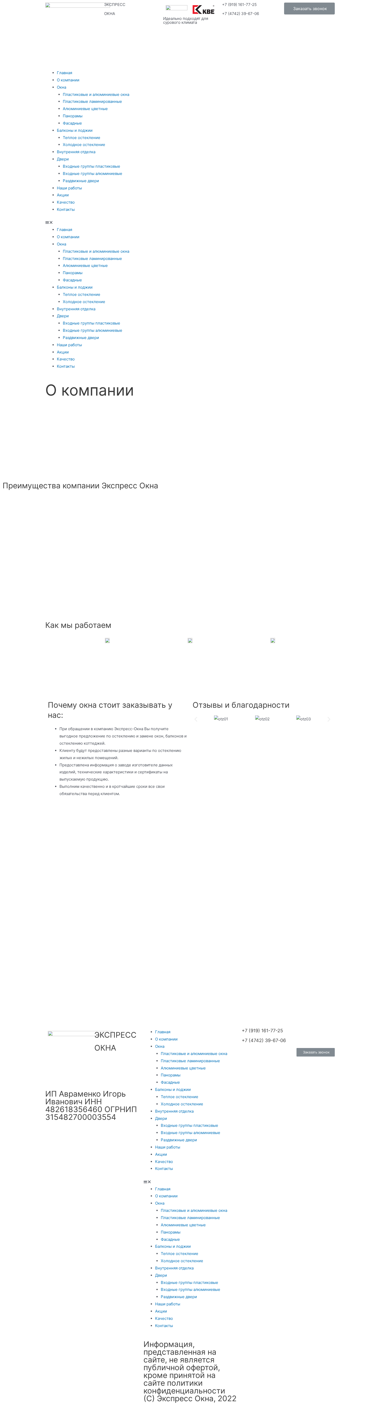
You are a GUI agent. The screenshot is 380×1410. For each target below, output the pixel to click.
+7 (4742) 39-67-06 (240, 13)
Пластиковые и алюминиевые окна (96, 94)
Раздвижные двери (81, 180)
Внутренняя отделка (76, 151)
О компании (68, 80)
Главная (64, 72)
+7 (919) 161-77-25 (239, 4)
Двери (63, 159)
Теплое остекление (81, 137)
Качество (66, 202)
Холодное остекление (84, 144)
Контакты (66, 209)
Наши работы (69, 188)
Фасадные (72, 123)
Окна (61, 87)
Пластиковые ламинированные (92, 101)
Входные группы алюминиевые (92, 173)
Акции (63, 194)
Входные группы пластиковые (91, 166)
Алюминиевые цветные (85, 108)
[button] (309, 8)
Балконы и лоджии (75, 130)
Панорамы (72, 115)
